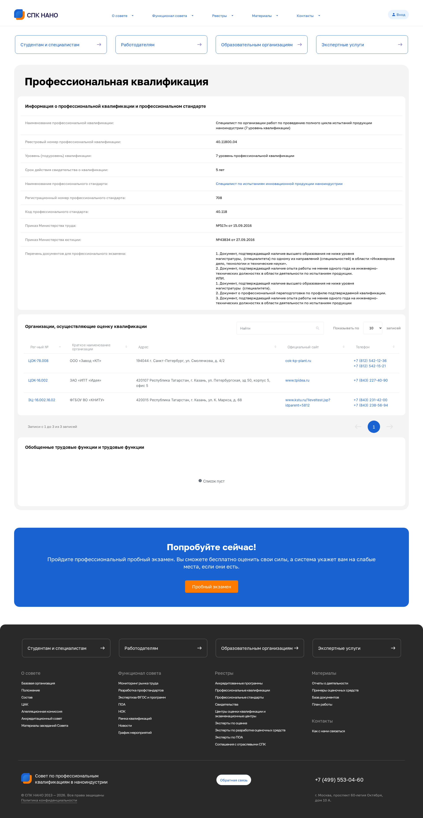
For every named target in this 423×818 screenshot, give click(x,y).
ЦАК (24, 704)
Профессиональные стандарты (239, 697)
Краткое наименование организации (91, 347)
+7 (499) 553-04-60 (339, 779)
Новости (125, 725)
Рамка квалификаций (135, 718)
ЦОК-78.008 (38, 360)
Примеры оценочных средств (335, 690)
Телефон (362, 347)
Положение (30, 690)
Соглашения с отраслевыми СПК (240, 744)
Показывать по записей (367, 328)
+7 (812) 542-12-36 (370, 360)
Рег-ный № (39, 347)
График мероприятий (135, 732)
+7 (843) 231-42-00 (370, 400)
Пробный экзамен (211, 586)
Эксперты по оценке (231, 723)
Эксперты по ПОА (229, 737)
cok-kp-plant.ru (298, 360)
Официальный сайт (303, 347)
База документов (325, 697)
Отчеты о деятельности (330, 683)
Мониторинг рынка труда (138, 683)
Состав (26, 697)
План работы (322, 704)
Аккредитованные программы (239, 683)
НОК (121, 711)
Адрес (143, 347)
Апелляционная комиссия (41, 711)
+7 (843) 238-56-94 (371, 405)
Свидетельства (226, 704)
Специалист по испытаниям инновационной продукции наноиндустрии (279, 183)
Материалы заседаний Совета (44, 725)
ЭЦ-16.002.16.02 (41, 400)
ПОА (121, 704)
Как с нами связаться (328, 731)
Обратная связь (233, 780)
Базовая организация (38, 683)
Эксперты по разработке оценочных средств (250, 730)
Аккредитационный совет (41, 718)
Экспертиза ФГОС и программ (142, 697)
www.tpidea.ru (297, 380)
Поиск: (280, 328)
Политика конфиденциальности (49, 800)
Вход (398, 14)
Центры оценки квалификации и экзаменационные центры (240, 713)
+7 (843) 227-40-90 (371, 380)
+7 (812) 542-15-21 (370, 366)
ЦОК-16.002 (38, 380)
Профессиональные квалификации (242, 690)
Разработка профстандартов (140, 690)
